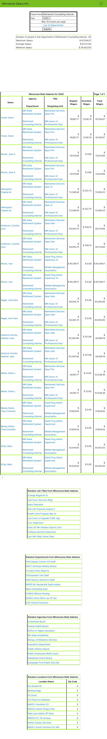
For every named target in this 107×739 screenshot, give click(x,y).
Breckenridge (34, 690)
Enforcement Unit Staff (37, 575)
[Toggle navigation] (101, 3)
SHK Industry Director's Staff (40, 580)
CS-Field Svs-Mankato (39, 699)
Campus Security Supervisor (42, 532)
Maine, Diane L (8, 373)
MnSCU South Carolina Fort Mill (43, 727)
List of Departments (53, 25)
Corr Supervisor (36, 522)
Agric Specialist (35, 504)
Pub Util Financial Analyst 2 (41, 509)
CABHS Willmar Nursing (37, 593)
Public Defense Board (38, 649)
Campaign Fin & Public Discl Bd (43, 662)
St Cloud (32, 695)
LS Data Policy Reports (37, 570)
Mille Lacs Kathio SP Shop (41, 713)
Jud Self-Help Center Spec (41, 536)
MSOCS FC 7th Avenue (39, 718)
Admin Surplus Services (39, 722)
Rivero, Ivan (7, 263)
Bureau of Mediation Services (42, 639)
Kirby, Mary (6, 446)
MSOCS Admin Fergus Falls (41, 709)
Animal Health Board (38, 626)
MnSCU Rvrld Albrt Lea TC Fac (41, 598)
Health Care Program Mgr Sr (42, 513)
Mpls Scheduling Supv (37, 589)
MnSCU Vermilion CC (38, 704)
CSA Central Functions (37, 602)
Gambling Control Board (40, 658)
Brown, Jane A (8, 154)
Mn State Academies (38, 635)
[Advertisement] (53, 72)
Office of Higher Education (41, 630)
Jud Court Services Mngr (40, 500)
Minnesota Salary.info (15, 3)
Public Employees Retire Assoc (43, 653)
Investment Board (36, 621)
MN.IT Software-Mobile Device (41, 566)
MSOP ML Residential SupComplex (43, 584)
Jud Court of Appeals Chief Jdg (44, 518)
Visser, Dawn (7, 117)
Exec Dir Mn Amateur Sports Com (45, 527)
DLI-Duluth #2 (35, 686)
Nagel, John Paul (9, 300)
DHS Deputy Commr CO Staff (41, 561)
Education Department (39, 644)
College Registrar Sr (38, 495)
